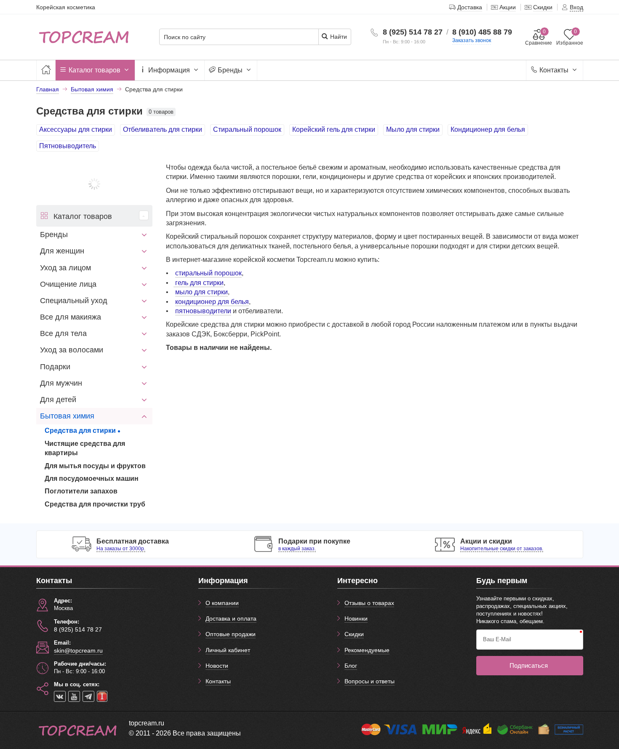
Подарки (55, 367)
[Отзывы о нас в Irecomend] (102, 696)
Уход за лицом (65, 268)
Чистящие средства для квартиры (85, 448)
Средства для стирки (80, 430)
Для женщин (62, 251)
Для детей (58, 399)
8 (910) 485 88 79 (482, 32)
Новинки (356, 618)
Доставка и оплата (230, 618)
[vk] (60, 696)
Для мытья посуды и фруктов (95, 465)
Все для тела (63, 333)
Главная (47, 89)
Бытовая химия (67, 416)
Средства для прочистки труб (95, 504)
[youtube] (74, 696)
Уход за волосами (71, 350)
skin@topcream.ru (78, 650)
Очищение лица (68, 284)
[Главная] (46, 70)
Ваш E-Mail (497, 639)
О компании (222, 603)
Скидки (354, 634)
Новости (216, 665)
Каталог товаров (94, 70)
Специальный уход (73, 300)
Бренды (230, 70)
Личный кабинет (227, 650)
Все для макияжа (70, 317)
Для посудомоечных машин (92, 478)
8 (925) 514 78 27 (413, 32)
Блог (350, 665)
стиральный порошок (208, 273)
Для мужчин (61, 383)
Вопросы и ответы (369, 681)
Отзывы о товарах (369, 603)
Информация (169, 70)
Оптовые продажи (230, 634)
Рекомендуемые (367, 650)
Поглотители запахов (81, 491)
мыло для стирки (201, 292)
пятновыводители (203, 311)
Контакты (554, 70)
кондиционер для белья (212, 301)
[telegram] (88, 696)
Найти (337, 36)
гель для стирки (198, 282)
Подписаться (529, 665)
